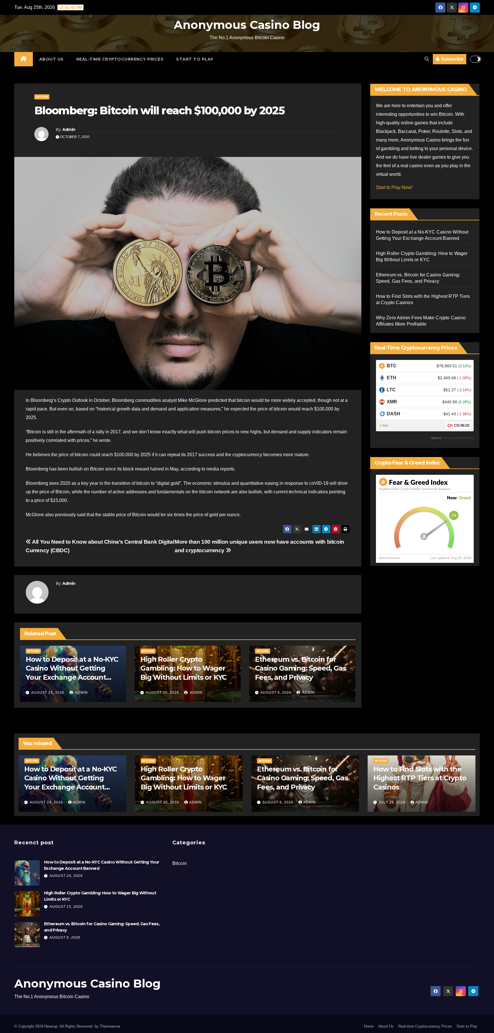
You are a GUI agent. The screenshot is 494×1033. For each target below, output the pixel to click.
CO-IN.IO (461, 425)
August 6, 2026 (275, 693)
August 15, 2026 (162, 693)
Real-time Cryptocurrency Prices (120, 59)
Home (369, 1026)
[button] (427, 59)
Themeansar (110, 1026)
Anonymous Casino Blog (247, 25)
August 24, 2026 (47, 693)
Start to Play (195, 59)
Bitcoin (42, 96)
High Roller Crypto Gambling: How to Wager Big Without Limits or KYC (183, 668)
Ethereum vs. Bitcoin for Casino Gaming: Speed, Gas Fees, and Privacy (300, 668)
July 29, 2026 (393, 802)
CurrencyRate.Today (458, 438)
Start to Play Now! (394, 187)
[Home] (23, 59)
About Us (51, 59)
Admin (68, 129)
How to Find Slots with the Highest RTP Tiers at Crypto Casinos (419, 778)
